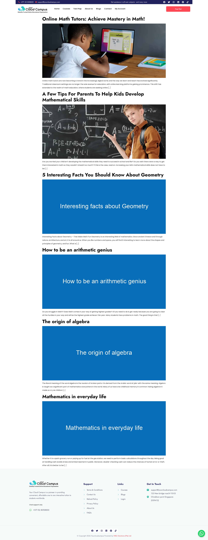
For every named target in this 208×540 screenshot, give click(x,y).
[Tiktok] (188, 2)
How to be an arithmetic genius (77, 249)
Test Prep (77, 8)
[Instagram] (174, 2)
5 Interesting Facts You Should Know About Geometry (102, 174)
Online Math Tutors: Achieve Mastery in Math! (93, 18)
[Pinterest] (183, 2)
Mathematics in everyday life (74, 396)
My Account (120, 8)
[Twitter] (169, 2)
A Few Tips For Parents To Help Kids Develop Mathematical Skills (93, 96)
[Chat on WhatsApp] (201, 533)
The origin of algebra (65, 321)
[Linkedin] (178, 2)
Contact (108, 8)
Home (56, 8)
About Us (89, 8)
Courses (66, 8)
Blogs (98, 8)
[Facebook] (164, 2)
